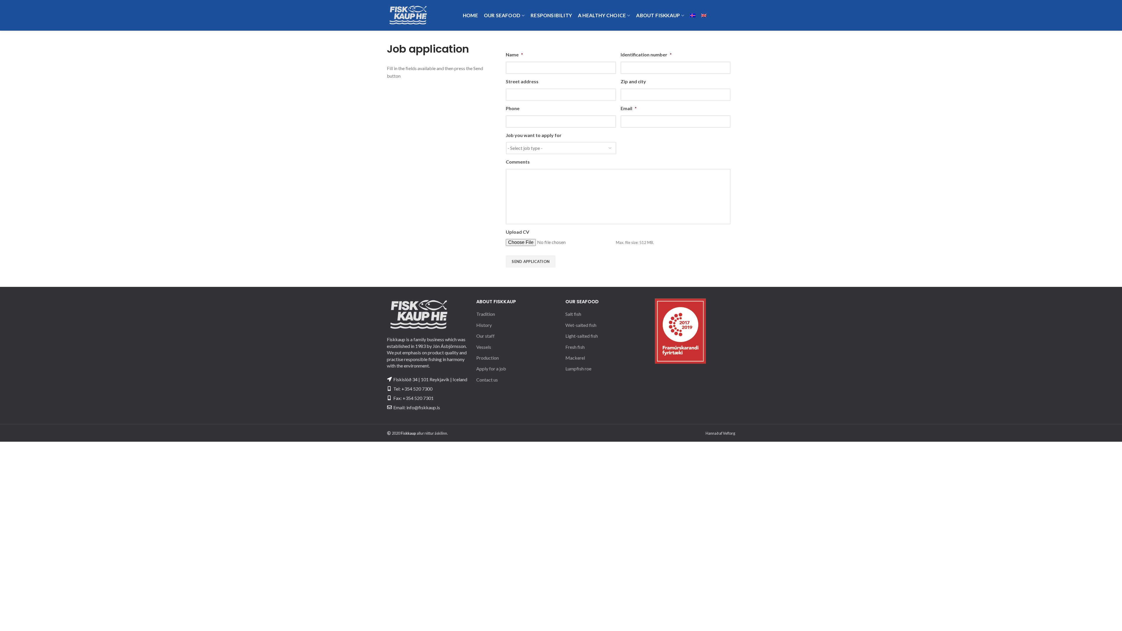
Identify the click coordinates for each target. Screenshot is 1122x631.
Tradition (485, 314)
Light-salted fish (581, 336)
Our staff (485, 336)
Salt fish (573, 314)
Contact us (487, 379)
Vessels (483, 347)
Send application (531, 261)
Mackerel (575, 357)
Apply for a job (491, 368)
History (484, 325)
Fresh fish (575, 347)
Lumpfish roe (578, 368)
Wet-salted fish (580, 325)
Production (487, 357)
